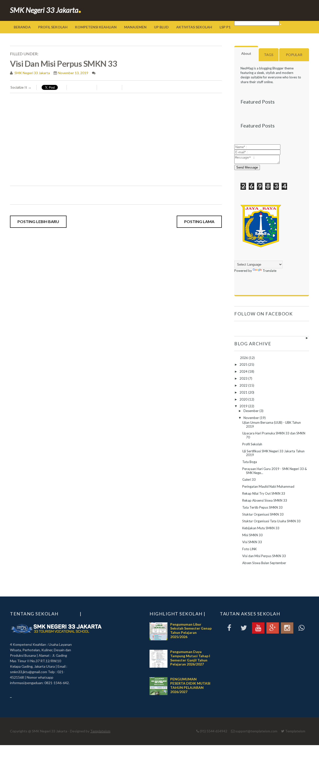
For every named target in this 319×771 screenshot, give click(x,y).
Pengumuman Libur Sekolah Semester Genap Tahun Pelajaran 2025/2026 (191, 630)
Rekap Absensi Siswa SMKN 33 (264, 500)
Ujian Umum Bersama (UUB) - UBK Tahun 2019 (271, 424)
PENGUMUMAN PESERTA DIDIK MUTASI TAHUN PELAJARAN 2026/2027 (190, 685)
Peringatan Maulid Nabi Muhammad (268, 486)
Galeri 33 (249, 479)
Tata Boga (249, 462)
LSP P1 (225, 27)
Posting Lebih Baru (38, 221)
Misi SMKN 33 (252, 535)
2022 (243, 385)
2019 (243, 406)
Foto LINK (249, 549)
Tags (268, 55)
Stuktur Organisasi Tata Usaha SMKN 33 (271, 521)
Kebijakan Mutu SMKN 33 (260, 528)
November (251, 418)
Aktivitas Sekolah (194, 27)
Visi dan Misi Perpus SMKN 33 (264, 556)
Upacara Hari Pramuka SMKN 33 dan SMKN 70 (273, 435)
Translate (269, 271)
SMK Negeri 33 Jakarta (46, 9)
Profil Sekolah (53, 27)
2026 (244, 358)
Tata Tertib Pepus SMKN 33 (262, 507)
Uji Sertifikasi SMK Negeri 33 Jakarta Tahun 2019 (273, 453)
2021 (243, 392)
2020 (243, 399)
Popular (294, 55)
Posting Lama (199, 221)
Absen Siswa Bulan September (264, 563)
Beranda (22, 27)
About (246, 53)
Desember (251, 411)
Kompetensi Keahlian (96, 27)
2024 (243, 371)
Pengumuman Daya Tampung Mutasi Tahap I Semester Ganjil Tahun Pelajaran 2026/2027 (190, 658)
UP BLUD (161, 27)
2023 (243, 378)
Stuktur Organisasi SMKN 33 (263, 514)
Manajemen (135, 27)
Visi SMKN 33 (252, 542)
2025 (243, 364)
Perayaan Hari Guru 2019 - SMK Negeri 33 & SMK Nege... (274, 471)
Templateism (100, 731)
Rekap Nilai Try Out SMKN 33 (263, 493)
